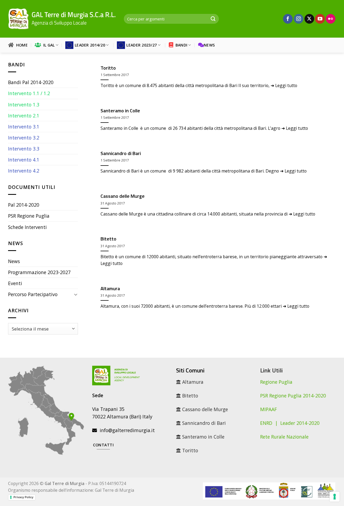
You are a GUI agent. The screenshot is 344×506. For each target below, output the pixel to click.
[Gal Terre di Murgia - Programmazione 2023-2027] (62, 19)
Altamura (110, 288)
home (21, 45)
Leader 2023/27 (141, 45)
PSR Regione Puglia (28, 216)
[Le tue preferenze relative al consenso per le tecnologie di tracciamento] (334, 496)
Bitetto (108, 239)
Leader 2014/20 (90, 45)
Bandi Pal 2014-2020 (30, 82)
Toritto (108, 68)
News (209, 45)
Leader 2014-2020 (300, 423)
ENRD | (270, 423)
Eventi (15, 283)
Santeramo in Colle (120, 110)
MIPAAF (268, 409)
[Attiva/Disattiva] (75, 294)
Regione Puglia (276, 382)
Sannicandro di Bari (121, 153)
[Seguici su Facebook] (288, 19)
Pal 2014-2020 (23, 205)
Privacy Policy (23, 497)
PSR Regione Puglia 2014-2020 (293, 395)
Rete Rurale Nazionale (284, 436)
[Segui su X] (309, 19)
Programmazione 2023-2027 (39, 272)
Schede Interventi (27, 227)
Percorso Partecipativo (33, 294)
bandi (180, 45)
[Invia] (213, 19)
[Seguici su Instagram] (298, 19)
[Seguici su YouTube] (320, 19)
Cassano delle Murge (123, 196)
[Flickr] (330, 19)
